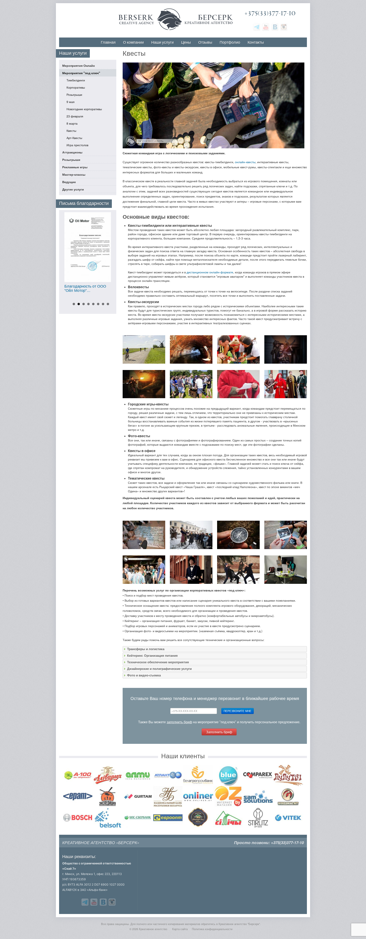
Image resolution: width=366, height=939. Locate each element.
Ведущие (69, 182)
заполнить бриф (179, 722)
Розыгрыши (74, 94)
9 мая (71, 102)
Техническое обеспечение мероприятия (158, 662)
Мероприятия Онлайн (78, 65)
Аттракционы (72, 152)
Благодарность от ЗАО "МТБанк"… (90, 288)
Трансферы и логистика (145, 649)
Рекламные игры (74, 167)
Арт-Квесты (74, 138)
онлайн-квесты (245, 162)
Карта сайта (180, 929)
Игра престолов (77, 145)
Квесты (71, 130)
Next (121, 254)
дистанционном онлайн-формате (210, 272)
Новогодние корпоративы (84, 109)
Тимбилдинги (76, 80)
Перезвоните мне (237, 711)
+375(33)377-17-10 (270, 13)
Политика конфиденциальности (212, 929)
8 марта (72, 123)
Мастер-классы (73, 174)
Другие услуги (73, 189)
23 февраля (75, 116)
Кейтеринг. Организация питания (152, 655)
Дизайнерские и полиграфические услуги (159, 669)
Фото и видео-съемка (144, 675)
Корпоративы (76, 87)
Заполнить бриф (219, 731)
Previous (54, 254)
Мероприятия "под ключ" (81, 73)
